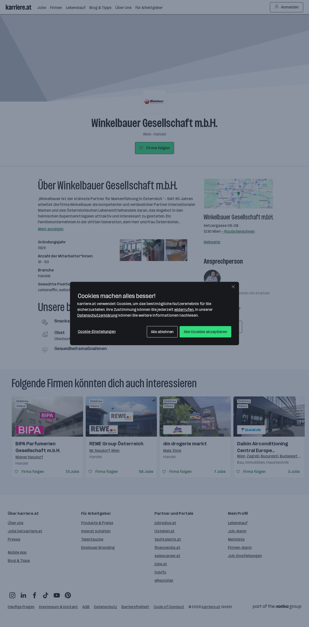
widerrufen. (184, 309)
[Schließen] (233, 286)
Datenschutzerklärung (97, 315)
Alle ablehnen (162, 331)
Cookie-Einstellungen (97, 331)
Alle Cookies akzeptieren (205, 331)
